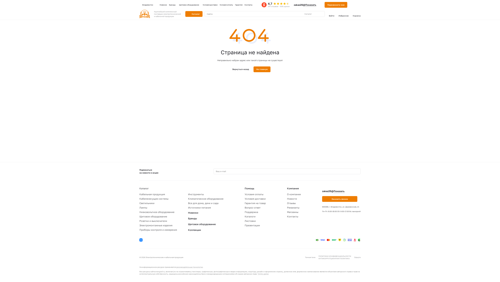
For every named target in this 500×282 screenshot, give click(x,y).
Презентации (252, 225)
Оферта (357, 257)
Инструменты (196, 194)
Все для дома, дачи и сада (203, 203)
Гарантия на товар (255, 203)
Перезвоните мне (336, 5)
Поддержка (251, 212)
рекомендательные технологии (189, 267)
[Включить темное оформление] (352, 5)
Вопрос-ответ (253, 207)
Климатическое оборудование (205, 198)
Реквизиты (293, 207)
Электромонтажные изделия (155, 225)
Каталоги (250, 216)
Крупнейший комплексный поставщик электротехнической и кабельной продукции (167, 14)
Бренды (192, 218)
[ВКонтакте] (141, 240)
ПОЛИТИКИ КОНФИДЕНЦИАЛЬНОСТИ (334, 256)
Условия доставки (255, 198)
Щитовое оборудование (153, 216)
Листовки (250, 220)
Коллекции (194, 229)
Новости (292, 198)
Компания (293, 188)
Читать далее (263, 274)
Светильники (146, 203)
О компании (294, 194)
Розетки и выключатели (153, 220)
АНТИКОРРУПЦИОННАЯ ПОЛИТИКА (334, 258)
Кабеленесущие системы (153, 198)
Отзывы (291, 203)
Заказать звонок (340, 199)
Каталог (144, 188)
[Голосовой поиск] (316, 14)
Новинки (193, 212)
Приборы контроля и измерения (158, 229)
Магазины (292, 212)
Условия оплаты (254, 194)
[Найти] (321, 14)
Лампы (143, 207)
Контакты (292, 216)
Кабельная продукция (152, 194)
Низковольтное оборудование (156, 212)
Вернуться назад (240, 69)
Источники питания (199, 207)
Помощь (249, 188)
